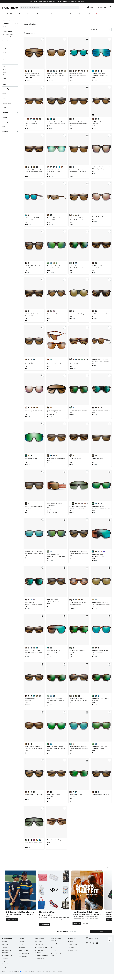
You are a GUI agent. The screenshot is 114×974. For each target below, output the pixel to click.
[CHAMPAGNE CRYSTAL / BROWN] (31, 407)
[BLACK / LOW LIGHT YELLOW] (79, 359)
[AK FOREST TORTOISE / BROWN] (26, 792)
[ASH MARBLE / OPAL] (59, 167)
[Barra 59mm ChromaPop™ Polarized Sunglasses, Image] (101, 629)
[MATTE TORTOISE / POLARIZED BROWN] (70, 167)
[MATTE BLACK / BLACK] (79, 215)
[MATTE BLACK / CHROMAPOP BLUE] (51, 551)
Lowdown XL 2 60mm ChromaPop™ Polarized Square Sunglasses (55, 75)
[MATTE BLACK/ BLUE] (54, 71)
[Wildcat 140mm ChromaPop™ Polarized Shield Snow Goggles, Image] (34, 437)
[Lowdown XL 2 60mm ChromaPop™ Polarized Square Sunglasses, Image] (56, 53)
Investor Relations (72, 944)
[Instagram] (87, 943)
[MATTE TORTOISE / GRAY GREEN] (73, 503)
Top (110, 941)
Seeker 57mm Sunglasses (33, 794)
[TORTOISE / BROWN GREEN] (70, 263)
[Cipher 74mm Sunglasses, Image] (56, 822)
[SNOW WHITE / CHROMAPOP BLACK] (31, 840)
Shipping (4, 947)
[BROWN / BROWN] (48, 215)
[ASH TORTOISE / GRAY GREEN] (34, 792)
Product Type (6, 89)
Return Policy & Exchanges (6, 951)
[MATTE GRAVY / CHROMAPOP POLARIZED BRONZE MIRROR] (28, 744)
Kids (64, 13)
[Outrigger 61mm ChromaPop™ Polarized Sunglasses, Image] (34, 341)
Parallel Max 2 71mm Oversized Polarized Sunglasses (55, 218)
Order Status (5, 944)
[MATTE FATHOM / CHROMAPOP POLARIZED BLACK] (37, 167)
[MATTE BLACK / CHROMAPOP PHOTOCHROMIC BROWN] (48, 407)
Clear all (16, 23)
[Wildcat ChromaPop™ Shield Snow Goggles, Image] (56, 389)
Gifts (89, 13)
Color (4, 93)
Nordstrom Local (39, 958)
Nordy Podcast (23, 956)
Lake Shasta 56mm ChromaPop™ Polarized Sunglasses (99, 217)
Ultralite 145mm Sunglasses (34, 842)
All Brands (21, 941)
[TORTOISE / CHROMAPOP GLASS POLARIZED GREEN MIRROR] (73, 359)
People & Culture (23, 950)
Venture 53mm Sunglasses (78, 314)
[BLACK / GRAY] (51, 215)
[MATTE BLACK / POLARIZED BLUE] (96, 311)
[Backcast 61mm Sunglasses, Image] (79, 389)
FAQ (3, 961)
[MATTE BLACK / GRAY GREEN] (28, 503)
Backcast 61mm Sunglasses (78, 410)
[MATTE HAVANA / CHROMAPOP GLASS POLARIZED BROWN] (70, 359)
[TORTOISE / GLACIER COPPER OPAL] (93, 407)
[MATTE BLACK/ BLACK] (59, 71)
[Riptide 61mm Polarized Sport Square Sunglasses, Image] (56, 149)
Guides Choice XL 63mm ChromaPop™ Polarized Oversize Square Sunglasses (78, 364)
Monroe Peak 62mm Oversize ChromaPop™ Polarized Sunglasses (78, 700)
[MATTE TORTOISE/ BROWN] (48, 71)
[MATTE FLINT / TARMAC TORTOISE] (40, 696)
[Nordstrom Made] (53, 890)
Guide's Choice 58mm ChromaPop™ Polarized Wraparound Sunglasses (32, 315)
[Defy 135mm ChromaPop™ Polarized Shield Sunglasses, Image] (79, 485)
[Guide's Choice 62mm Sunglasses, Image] (79, 629)
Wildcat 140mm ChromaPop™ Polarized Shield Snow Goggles (33, 460)
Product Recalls (6, 964)
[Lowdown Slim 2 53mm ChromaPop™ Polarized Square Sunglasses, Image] (34, 197)
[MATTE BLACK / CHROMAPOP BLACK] (54, 119)
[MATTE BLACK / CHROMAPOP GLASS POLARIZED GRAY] (87, 359)
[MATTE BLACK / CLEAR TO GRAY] (28, 71)
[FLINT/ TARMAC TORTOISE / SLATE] (76, 71)
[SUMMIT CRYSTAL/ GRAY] (65, 71)
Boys (4, 72)
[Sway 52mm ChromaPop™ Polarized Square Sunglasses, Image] (101, 149)
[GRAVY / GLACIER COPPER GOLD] (101, 407)
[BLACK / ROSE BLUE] (98, 696)
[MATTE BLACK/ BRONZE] (98, 647)
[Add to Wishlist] (42, 39)
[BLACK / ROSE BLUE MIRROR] (73, 263)
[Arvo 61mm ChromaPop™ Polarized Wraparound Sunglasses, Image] (56, 101)
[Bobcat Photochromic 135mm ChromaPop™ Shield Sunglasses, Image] (34, 53)
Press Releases (71, 947)
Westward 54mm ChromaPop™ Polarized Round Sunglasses (77, 75)
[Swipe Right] (107, 867)
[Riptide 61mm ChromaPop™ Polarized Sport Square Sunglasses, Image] (34, 533)
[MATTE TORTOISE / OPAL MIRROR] (76, 599)
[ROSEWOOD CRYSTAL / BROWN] (73, 71)
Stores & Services (39, 938)
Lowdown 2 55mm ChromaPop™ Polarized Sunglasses (31, 123)
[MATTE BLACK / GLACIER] (98, 551)
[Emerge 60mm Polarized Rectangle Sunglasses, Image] (79, 581)
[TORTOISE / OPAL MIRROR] (70, 71)
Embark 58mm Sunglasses (101, 314)
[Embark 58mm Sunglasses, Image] (101, 293)
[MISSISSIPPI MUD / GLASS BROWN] (48, 455)
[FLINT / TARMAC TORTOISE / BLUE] (56, 167)
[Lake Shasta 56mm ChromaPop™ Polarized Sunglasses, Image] (101, 197)
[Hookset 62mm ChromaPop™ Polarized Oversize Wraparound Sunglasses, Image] (79, 245)
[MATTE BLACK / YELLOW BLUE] (73, 792)
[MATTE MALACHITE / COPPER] (37, 840)
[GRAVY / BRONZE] (28, 455)
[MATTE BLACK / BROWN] (31, 71)
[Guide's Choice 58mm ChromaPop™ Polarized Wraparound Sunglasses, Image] (34, 293)
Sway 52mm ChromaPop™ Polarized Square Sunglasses (101, 168)
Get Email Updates (24, 953)
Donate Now (77, 923)
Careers (21, 944)
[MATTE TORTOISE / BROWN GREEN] (70, 792)
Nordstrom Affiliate (72, 955)
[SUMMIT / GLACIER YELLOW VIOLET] (104, 551)
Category (5, 43)
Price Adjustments (7, 955)
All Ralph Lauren (24, 920)
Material (4, 117)
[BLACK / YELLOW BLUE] (76, 263)
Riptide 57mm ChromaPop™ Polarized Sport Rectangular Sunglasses (100, 460)
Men (28, 13)
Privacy (4, 971)
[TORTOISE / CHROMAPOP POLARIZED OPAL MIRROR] (26, 215)
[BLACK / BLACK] (82, 71)
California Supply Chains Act (43, 971)
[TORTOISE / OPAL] (34, 119)
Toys (4, 75)
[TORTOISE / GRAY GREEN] (26, 840)
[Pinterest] (90, 943)
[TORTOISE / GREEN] (26, 455)
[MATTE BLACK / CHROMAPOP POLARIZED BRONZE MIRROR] (79, 599)
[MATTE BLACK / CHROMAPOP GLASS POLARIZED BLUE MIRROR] (54, 167)
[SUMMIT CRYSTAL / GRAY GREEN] (87, 71)
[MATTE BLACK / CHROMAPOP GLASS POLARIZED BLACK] (51, 167)
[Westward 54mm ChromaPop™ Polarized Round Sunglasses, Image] (79, 53)
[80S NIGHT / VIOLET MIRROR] (34, 840)
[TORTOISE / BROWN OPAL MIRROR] (48, 647)
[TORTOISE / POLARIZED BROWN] (26, 696)
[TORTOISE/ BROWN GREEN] (93, 696)
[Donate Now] (87, 890)
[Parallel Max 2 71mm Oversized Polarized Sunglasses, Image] (56, 197)
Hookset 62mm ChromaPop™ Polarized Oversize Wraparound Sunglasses (78, 267)
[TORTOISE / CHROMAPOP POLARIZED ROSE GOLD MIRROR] (73, 744)
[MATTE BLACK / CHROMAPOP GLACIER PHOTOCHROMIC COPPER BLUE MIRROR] (31, 599)
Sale (96, 13)
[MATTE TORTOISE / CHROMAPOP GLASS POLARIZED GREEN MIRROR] (48, 167)
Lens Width (5, 112)
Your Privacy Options (14, 971)
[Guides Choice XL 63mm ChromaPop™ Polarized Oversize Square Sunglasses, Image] (79, 341)
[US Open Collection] (20, 890)
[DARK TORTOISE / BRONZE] (93, 599)
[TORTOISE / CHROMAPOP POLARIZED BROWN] (48, 359)
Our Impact (22, 947)
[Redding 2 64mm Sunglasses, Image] (34, 677)
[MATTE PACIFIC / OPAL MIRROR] (34, 696)
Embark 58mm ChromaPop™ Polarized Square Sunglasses (55, 556)
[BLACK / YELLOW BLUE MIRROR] (73, 647)
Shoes (44, 13)
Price (3, 98)
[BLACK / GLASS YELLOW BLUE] (51, 696)
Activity (4, 108)
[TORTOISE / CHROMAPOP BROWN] (48, 119)
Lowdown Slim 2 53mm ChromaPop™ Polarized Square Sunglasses (33, 219)
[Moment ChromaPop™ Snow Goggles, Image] (56, 485)
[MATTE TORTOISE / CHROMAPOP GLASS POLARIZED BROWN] (62, 167)
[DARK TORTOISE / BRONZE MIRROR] (96, 71)
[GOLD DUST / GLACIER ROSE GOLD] (98, 407)
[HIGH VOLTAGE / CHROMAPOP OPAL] (40, 840)
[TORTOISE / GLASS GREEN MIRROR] (48, 744)
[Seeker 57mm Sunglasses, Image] (34, 774)
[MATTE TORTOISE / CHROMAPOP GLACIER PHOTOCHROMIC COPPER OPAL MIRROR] (93, 551)
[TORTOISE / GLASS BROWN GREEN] (48, 696)
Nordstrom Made (45, 924)
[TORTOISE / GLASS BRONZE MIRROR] (70, 311)
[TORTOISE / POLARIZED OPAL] (51, 359)
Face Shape (5, 122)
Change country (6, 967)
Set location (5, 41)
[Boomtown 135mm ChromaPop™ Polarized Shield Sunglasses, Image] (101, 53)
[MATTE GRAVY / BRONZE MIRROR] (37, 696)
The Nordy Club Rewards (58, 943)
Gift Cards (109, 920)
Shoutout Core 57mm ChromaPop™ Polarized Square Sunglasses (77, 171)
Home (81, 13)
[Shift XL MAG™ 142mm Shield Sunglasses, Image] (56, 629)
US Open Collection (12, 920)
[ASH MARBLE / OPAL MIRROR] (51, 119)
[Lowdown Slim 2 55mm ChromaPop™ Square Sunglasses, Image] (79, 101)
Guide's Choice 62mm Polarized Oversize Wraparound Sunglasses (55, 267)
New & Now (10, 13)
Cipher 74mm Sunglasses (55, 840)
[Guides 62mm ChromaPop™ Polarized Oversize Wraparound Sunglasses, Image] (34, 149)
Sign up (101, 931)
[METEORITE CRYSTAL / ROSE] (54, 311)
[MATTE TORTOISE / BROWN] (26, 71)
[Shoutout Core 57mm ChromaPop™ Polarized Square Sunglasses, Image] (79, 149)
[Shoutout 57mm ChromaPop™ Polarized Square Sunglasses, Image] (56, 341)
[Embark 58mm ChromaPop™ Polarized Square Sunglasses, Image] (56, 533)
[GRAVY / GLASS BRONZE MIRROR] (56, 455)
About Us (21, 938)
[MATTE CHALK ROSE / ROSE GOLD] (85, 503)
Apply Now (81, 1)
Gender (4, 84)
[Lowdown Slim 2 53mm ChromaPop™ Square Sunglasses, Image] (101, 341)
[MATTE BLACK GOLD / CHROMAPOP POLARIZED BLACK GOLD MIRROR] (28, 215)
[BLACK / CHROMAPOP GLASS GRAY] (28, 647)
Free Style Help (39, 944)
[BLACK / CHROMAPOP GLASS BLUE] (51, 263)
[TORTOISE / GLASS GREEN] (48, 263)
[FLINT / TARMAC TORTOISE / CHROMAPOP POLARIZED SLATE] (98, 792)
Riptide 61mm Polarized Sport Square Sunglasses (55, 170)
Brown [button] (4, 26)
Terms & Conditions (29, 971)
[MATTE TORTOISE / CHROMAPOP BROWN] (26, 503)
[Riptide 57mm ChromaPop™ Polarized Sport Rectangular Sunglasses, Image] (101, 437)
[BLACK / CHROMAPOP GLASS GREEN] (56, 263)
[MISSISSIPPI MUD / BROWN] (70, 455)
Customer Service (7, 938)
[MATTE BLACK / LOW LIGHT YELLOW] (31, 696)
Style (3, 127)
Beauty (36, 13)
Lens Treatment (6, 103)
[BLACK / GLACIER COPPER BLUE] (96, 407)
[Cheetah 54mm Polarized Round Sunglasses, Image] (34, 389)
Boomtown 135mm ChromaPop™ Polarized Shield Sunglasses (100, 75)
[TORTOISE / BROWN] (79, 71)
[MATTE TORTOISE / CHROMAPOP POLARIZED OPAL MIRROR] (93, 71)
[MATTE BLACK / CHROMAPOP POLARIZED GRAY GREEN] (62, 71)
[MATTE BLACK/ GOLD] (40, 119)
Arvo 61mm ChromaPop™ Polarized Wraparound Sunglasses (56, 122)
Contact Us (5, 941)
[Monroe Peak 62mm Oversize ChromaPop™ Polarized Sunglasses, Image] (79, 677)
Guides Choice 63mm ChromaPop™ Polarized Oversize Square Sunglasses (33, 748)
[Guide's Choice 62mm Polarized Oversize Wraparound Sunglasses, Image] (56, 245)
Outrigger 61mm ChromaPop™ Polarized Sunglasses (31, 364)
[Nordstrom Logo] (10, 8)
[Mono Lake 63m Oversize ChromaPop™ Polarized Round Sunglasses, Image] (79, 197)
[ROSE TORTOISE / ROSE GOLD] (26, 407)
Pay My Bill (54, 951)
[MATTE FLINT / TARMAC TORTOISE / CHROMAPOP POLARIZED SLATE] (51, 71)
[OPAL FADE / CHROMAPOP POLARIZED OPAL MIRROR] (70, 744)
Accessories (54, 13)
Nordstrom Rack (71, 941)
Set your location (30, 33)
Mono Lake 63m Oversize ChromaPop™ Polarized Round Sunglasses (78, 219)
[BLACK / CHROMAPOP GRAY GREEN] (28, 167)
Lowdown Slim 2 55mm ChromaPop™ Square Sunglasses (78, 122)
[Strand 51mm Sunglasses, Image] (101, 774)
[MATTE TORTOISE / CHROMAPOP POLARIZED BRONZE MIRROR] (37, 119)
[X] (94, 943)
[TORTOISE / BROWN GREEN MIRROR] (70, 407)
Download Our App (94, 938)
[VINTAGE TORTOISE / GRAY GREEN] (56, 71)
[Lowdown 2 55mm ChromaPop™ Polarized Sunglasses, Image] (34, 101)
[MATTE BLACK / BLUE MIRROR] (34, 359)
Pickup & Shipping (7, 31)
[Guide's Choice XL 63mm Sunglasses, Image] (101, 677)
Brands (8, 20)
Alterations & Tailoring (41, 947)
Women (21, 13)
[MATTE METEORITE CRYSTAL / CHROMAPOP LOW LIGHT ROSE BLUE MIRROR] (82, 503)
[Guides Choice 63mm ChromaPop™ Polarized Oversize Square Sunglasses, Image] (34, 726)
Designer (72, 13)
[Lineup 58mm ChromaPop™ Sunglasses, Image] (34, 485)
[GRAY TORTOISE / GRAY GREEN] (84, 71)
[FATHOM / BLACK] (79, 696)
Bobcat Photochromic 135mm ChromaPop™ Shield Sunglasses (32, 75)
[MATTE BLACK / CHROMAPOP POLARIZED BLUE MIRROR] (101, 71)
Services (104, 13)
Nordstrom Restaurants (41, 955)
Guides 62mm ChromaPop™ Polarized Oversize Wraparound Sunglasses (34, 171)
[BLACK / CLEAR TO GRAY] (51, 647)
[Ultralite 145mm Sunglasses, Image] (34, 822)
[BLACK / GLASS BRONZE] (54, 263)
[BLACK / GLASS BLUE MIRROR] (51, 455)
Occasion (5, 131)
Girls (4, 69)
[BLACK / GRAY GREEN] (73, 119)
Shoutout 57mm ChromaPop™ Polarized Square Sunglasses (55, 364)
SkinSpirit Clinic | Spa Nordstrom (40, 951)
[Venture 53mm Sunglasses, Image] (79, 293)
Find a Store (38, 941)
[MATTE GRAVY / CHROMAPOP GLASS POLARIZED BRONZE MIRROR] (28, 359)
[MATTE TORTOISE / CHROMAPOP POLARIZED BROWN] (26, 167)
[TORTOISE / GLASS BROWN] (26, 647)
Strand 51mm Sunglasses (100, 794)
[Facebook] (97, 943)
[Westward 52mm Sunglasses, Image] (56, 293)
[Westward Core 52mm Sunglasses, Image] (101, 101)
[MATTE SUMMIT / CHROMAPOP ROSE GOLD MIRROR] (51, 407)
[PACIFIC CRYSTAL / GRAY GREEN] (98, 119)
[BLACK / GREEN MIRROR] (98, 71)
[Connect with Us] (101, 943)
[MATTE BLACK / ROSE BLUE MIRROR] (76, 792)
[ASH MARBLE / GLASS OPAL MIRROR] (37, 647)
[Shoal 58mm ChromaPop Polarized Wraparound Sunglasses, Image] (79, 533)
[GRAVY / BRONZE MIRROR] (34, 167)
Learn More (85, 923)
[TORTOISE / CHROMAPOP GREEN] (48, 551)
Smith (4, 48)
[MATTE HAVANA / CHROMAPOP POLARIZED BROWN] (26, 744)
